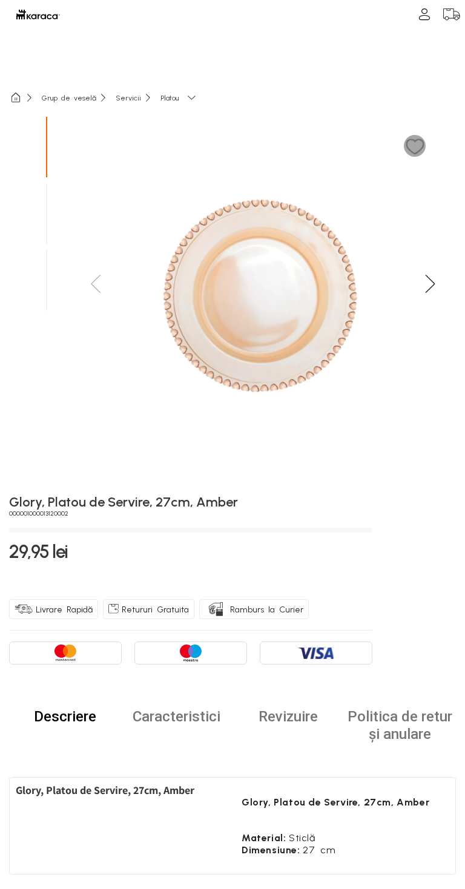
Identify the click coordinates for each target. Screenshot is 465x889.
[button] (415, 146)
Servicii (128, 97)
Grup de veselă (69, 97)
